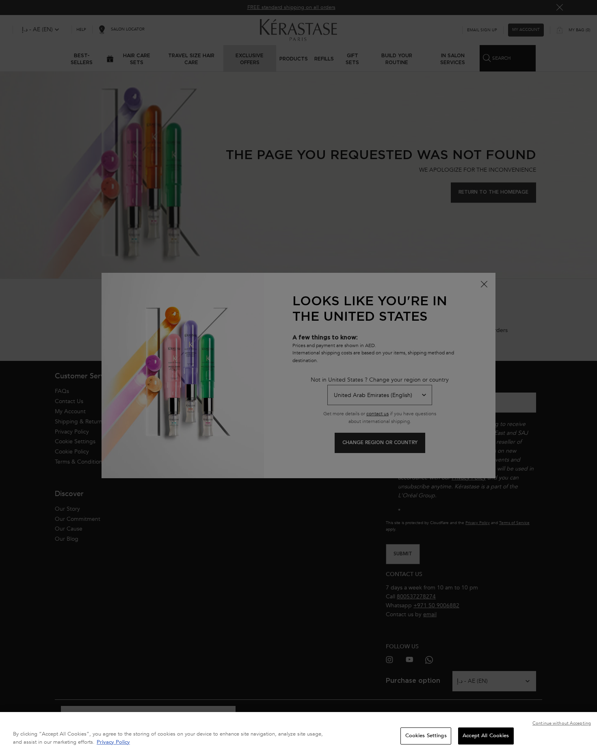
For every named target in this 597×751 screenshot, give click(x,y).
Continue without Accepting (561, 723)
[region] (298, 731)
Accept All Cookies (486, 735)
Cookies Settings (426, 735)
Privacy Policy (113, 742)
